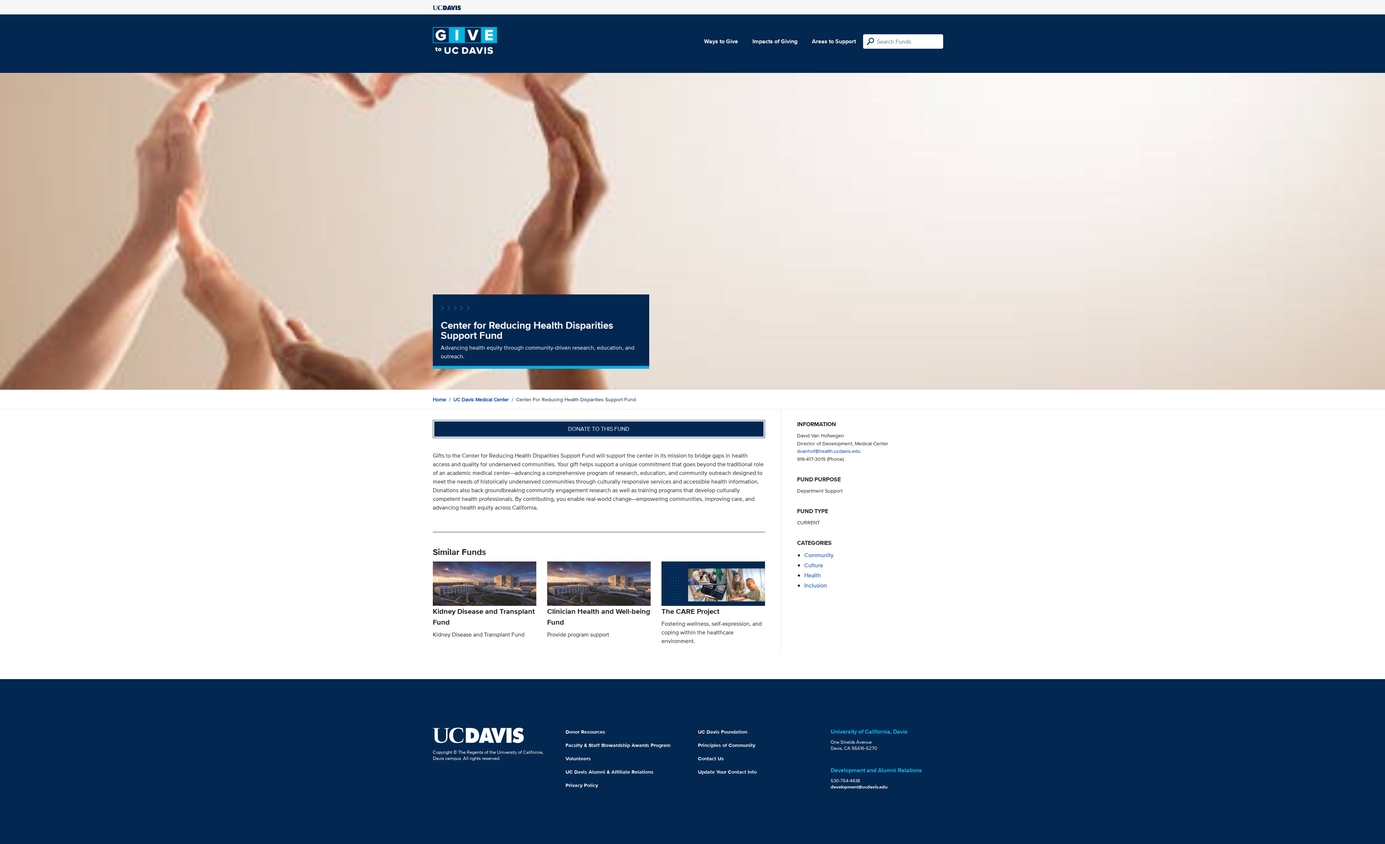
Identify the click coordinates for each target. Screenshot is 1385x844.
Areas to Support (834, 41)
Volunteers (578, 758)
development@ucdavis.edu (859, 786)
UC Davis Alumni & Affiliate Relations (610, 771)
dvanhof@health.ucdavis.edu (829, 451)
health (812, 575)
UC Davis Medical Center (481, 399)
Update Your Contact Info (727, 771)
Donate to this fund (598, 429)
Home (439, 399)
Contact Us (711, 758)
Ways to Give (721, 41)
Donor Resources (585, 731)
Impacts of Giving (774, 41)
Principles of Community (726, 745)
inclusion (815, 585)
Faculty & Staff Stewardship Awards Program (618, 745)
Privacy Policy (582, 785)
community (819, 555)
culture (813, 565)
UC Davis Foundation (722, 731)
